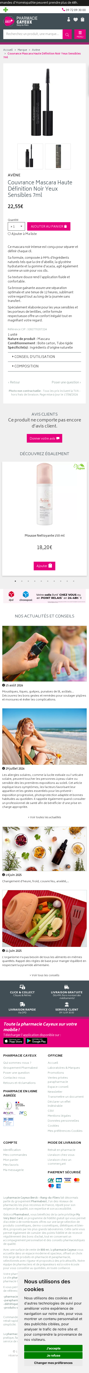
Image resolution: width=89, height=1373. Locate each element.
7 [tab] (54, 581)
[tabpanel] (44, 519)
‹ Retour (14, 382)
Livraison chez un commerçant (59, 1162)
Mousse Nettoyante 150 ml (45, 536)
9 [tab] (67, 581)
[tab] (44, 357)
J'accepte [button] (53, 1348)
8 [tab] (61, 581)
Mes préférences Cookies (65, 1131)
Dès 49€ (67, 995)
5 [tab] (41, 581)
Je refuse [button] (53, 1355)
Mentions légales (59, 1116)
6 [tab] (48, 581)
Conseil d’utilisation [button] (34, 357)
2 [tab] (22, 581)
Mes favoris (11, 1165)
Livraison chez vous (61, 1155)
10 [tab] (74, 581)
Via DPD (22, 1011)
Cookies (53, 1126)
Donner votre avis (43, 439)
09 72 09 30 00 (66, 1011)
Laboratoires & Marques (64, 1068)
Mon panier (10, 1160)
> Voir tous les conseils (44, 975)
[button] (16, 226)
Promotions (56, 1073)
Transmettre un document (66, 1097)
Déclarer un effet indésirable (59, 1104)
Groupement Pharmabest (20, 1068)
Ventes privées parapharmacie (58, 1080)
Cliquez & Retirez (22, 993)
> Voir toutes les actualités (44, 817)
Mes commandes (15, 1155)
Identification (12, 1150)
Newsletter (55, 1092)
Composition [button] (26, 367)
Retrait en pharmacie (61, 1150)
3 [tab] (28, 581)
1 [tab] (15, 581)
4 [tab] (35, 581)
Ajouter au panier (47, 227)
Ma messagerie (13, 1171)
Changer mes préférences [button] (53, 1363)
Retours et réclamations (19, 1083)
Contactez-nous (14, 1078)
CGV (51, 1111)
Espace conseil (58, 1087)
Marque (22, 50)
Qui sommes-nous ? (17, 1063)
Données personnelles (63, 1121)
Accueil (8, 50)
